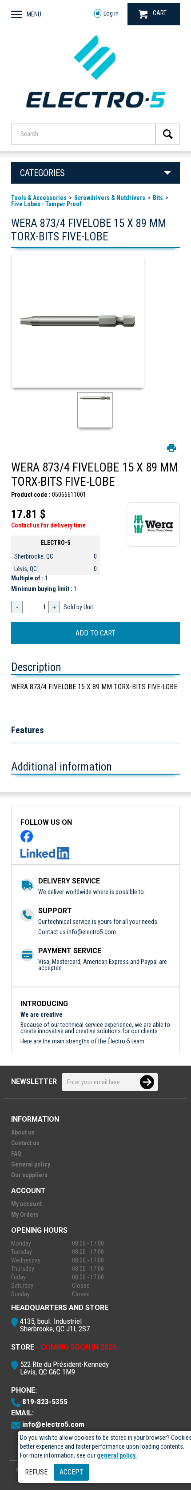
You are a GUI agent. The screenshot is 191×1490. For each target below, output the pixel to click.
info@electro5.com (91, 931)
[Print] (171, 447)
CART (160, 12)
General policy (30, 1164)
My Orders (25, 1214)
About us (23, 1132)
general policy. (117, 1455)
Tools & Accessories (39, 197)
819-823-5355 (45, 1401)
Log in (111, 13)
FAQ (16, 1153)
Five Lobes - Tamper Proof (46, 204)
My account (26, 1203)
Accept (72, 1472)
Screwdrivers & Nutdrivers (109, 197)
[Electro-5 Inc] (95, 111)
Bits (158, 197)
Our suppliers (29, 1174)
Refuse (36, 1472)
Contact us (25, 1142)
